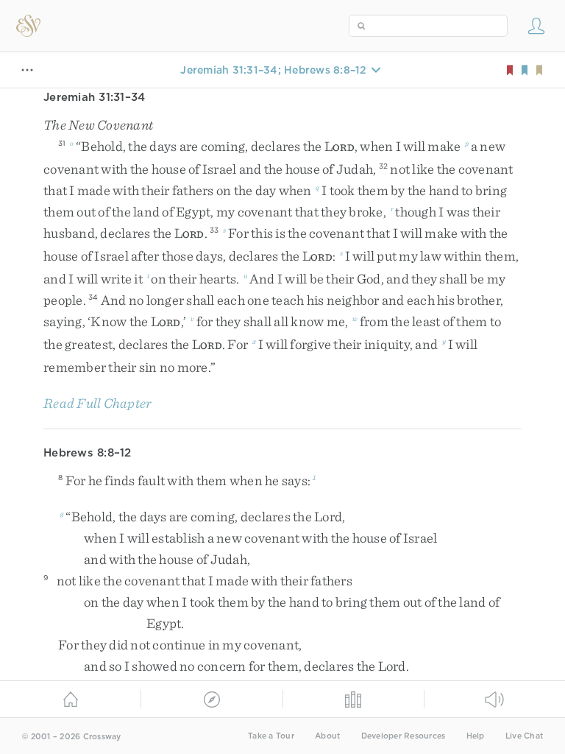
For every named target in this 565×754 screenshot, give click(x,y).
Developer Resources (403, 736)
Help (475, 736)
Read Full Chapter (97, 403)
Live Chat (524, 736)
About (327, 736)
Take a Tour (271, 736)
